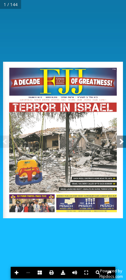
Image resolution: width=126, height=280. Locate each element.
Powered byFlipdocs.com (111, 273)
